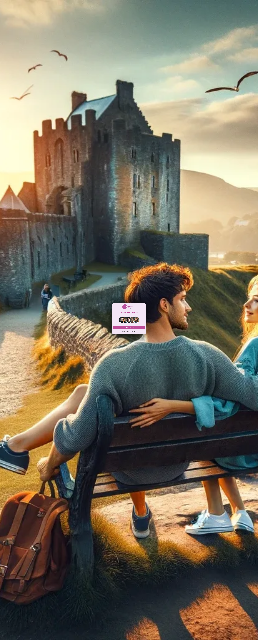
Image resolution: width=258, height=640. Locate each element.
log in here (133, 331)
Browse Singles (129, 327)
